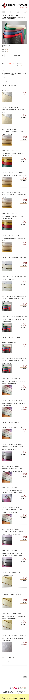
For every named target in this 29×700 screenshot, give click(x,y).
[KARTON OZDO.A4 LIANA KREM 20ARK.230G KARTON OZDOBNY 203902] (8, 286)
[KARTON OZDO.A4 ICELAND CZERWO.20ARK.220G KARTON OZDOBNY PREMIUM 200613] (8, 162)
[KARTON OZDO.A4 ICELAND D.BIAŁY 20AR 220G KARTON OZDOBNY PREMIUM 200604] (8, 182)
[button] (3, 12)
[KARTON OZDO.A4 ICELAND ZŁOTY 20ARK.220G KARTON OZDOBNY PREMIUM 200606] (8, 247)
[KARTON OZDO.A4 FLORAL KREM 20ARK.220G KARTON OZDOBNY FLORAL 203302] (8, 119)
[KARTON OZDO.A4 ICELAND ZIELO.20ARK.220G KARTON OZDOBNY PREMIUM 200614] (8, 225)
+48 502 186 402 (21, 691)
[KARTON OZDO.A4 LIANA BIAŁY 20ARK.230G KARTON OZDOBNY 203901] (8, 266)
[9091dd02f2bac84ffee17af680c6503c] (14, 32)
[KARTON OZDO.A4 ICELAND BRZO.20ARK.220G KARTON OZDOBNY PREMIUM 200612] (8, 140)
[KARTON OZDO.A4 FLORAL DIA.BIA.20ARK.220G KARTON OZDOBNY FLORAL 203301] (8, 97)
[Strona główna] (14, 6)
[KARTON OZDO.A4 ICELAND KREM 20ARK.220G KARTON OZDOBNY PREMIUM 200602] (8, 203)
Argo (8, 65)
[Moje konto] (18, 12)
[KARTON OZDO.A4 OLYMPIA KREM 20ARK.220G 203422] (8, 582)
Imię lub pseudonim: (6, 661)
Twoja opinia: (5, 666)
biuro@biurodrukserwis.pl (21, 693)
